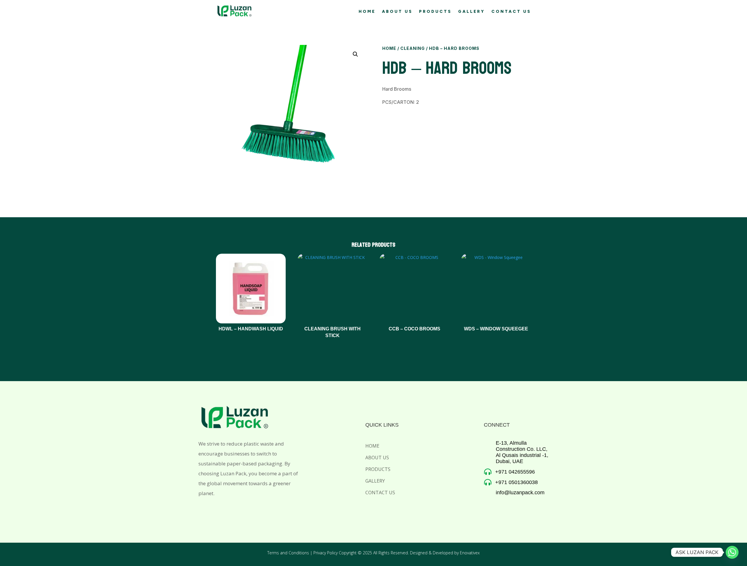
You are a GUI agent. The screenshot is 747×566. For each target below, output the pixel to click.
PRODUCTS (435, 12)
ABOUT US (397, 12)
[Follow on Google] (234, 509)
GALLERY (471, 12)
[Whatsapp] (732, 552)
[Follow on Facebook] (200, 509)
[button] (355, 54)
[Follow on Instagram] (217, 509)
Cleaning (412, 48)
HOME (367, 12)
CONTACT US (511, 12)
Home (389, 48)
